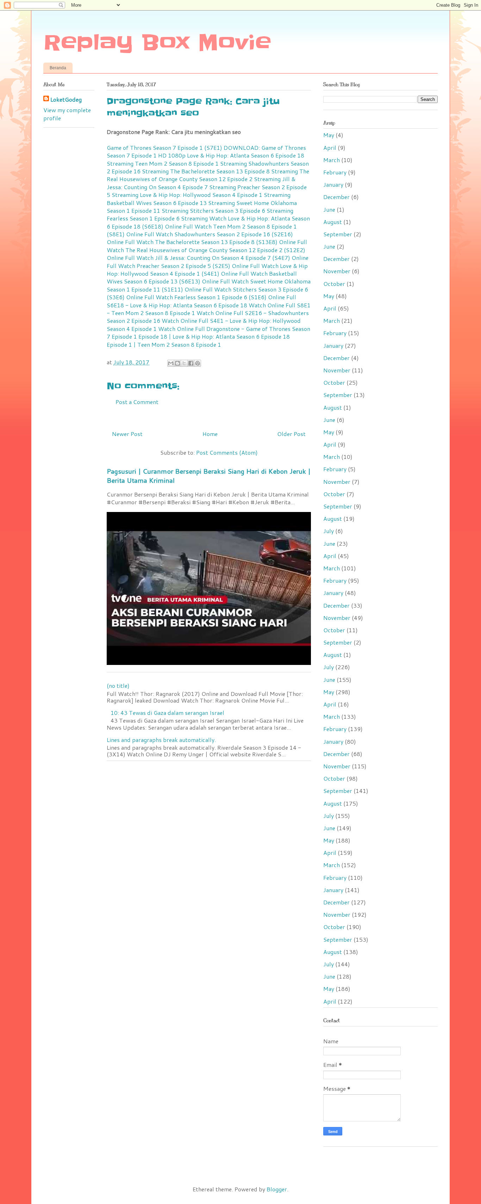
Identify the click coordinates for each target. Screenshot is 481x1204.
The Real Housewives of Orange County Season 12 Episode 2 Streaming (208, 175)
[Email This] (170, 363)
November (336, 271)
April (329, 147)
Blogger (277, 1189)
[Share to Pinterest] (197, 363)
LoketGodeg (66, 99)
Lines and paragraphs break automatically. (161, 740)
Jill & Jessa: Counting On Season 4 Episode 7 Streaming (201, 183)
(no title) (118, 685)
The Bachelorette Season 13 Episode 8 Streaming (234, 171)
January (333, 184)
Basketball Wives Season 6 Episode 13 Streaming (171, 203)
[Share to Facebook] (190, 363)
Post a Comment (136, 402)
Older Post (291, 434)
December (336, 197)
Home (210, 434)
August (332, 222)
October (334, 284)
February (334, 172)
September (337, 234)
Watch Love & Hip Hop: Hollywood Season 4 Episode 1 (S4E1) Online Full (207, 269)
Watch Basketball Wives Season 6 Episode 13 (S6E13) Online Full (202, 277)
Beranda (58, 67)
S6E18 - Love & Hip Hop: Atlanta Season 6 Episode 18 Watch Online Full (201, 305)
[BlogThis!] (177, 363)
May (328, 135)
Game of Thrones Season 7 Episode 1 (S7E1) (164, 147)
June (329, 209)
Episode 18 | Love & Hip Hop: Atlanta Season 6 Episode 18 (214, 336)
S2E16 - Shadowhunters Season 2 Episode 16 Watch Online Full (208, 317)
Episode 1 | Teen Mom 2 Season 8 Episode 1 (164, 344)
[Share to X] (184, 363)
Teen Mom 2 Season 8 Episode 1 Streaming (191, 163)
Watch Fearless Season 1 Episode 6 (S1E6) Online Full (226, 297)
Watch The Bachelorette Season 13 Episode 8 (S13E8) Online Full (221, 242)
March (331, 160)
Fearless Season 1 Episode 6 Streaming (157, 218)
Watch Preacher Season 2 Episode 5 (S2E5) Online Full (189, 266)
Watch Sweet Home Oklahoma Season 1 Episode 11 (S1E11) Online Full (209, 285)
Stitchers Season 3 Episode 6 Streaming (241, 210)
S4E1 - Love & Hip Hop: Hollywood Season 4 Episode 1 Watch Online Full (204, 324)
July (328, 531)
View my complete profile (67, 114)
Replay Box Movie (157, 43)
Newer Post (127, 434)
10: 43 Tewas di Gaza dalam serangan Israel (167, 713)
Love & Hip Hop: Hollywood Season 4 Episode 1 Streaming (215, 195)
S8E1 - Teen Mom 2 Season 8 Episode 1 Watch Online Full (209, 309)
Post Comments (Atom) (227, 452)
